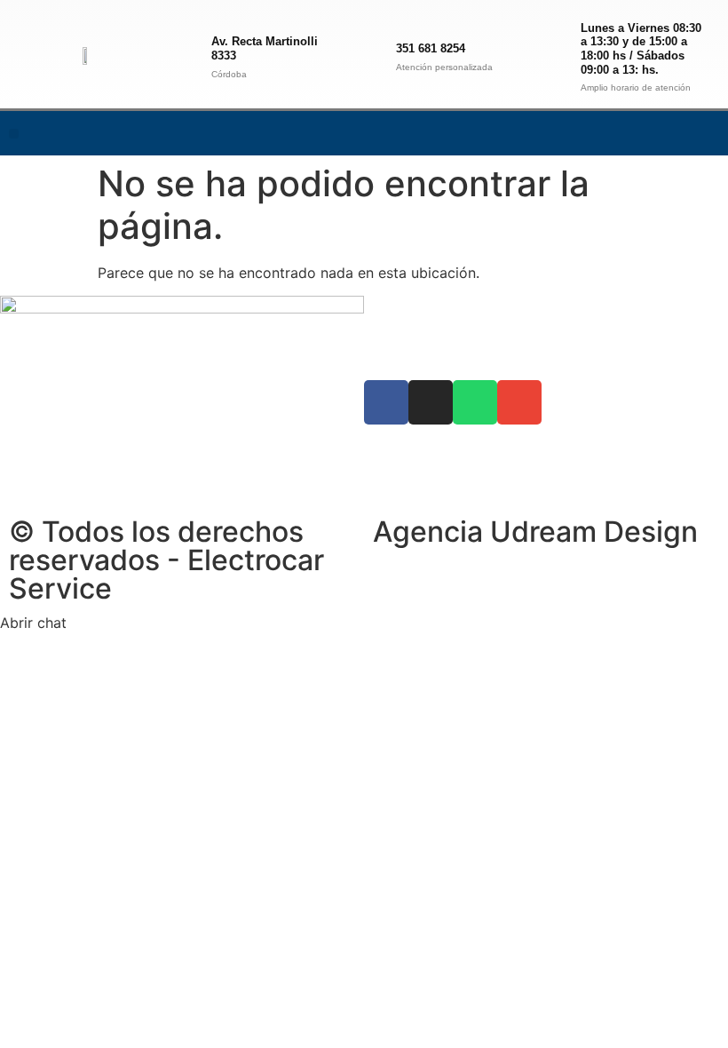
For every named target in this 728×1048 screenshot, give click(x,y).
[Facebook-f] (596, 133)
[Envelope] (705, 133)
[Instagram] (633, 133)
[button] (14, 134)
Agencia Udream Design (535, 531)
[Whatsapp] (669, 133)
